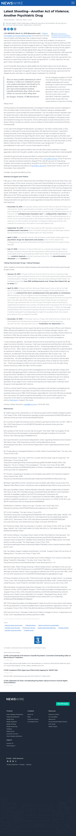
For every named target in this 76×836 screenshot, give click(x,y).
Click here (13, 400)
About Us (30, 714)
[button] (73, 3)
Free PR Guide (63, 704)
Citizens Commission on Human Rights (48, 625)
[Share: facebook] (5, 29)
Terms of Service (12, 764)
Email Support (10, 745)
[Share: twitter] (8, 29)
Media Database (11, 721)
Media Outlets (52, 726)
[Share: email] (15, 29)
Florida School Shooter (29, 628)
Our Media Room (33, 721)
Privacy (22, 764)
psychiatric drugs (38, 166)
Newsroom (51, 719)
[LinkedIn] (13, 761)
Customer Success (12, 733)
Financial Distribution (12, 717)
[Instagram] (15, 761)
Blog (29, 717)
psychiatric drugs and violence (13, 630)
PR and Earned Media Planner (57, 721)
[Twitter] (10, 761)
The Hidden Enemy (50, 159)
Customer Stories (33, 719)
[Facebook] (7, 761)
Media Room (10, 731)
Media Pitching (11, 724)
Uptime (28, 764)
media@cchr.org (30, 404)
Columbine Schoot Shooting (12, 628)
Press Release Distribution (14, 714)
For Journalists (52, 717)
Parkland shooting (63, 628)
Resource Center (53, 714)
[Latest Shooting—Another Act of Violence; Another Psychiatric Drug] (61, 35)
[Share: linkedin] (11, 29)
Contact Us (9, 743)
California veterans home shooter (14, 625)
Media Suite (10, 719)
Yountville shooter (29, 630)
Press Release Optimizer (14, 736)
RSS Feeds (51, 724)
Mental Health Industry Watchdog (47, 628)
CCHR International (30, 625)
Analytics (9, 729)
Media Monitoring (11, 726)
